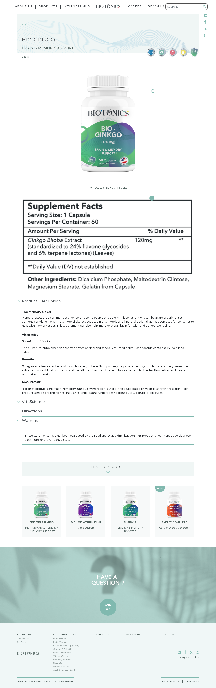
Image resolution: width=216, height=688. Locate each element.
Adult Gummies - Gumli (64, 670)
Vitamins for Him (61, 666)
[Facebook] (206, 22)
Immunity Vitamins (62, 659)
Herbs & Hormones (62, 652)
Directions (32, 411)
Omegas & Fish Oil (62, 649)
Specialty (57, 663)
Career (135, 6)
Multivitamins (59, 639)
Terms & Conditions (170, 681)
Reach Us (133, 634)
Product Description (41, 301)
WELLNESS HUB (77, 6)
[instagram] (206, 35)
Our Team (21, 642)
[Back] (24, 26)
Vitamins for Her (61, 656)
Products (48, 6)
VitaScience (33, 401)
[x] (206, 28)
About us (24, 6)
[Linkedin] (206, 15)
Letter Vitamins (60, 642)
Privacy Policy (192, 681)
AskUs (108, 607)
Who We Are (23, 639)
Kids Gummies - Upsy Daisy (66, 646)
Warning (30, 420)
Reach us (156, 6)
